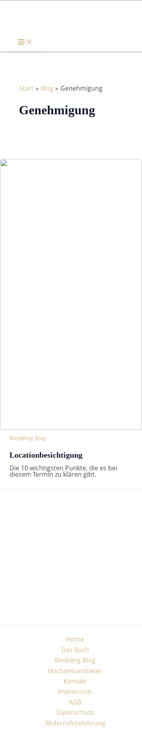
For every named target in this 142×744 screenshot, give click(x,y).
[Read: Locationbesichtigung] (71, 427)
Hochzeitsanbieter (75, 670)
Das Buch (75, 650)
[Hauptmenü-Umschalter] (25, 42)
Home (75, 639)
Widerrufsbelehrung (75, 723)
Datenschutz (75, 712)
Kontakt (75, 681)
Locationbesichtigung (45, 455)
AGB (75, 702)
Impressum (75, 691)
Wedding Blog (27, 438)
